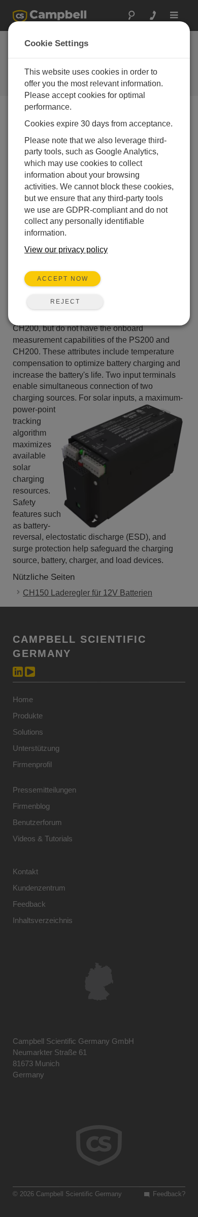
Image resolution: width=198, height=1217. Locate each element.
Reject (65, 301)
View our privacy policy (66, 249)
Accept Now (62, 278)
